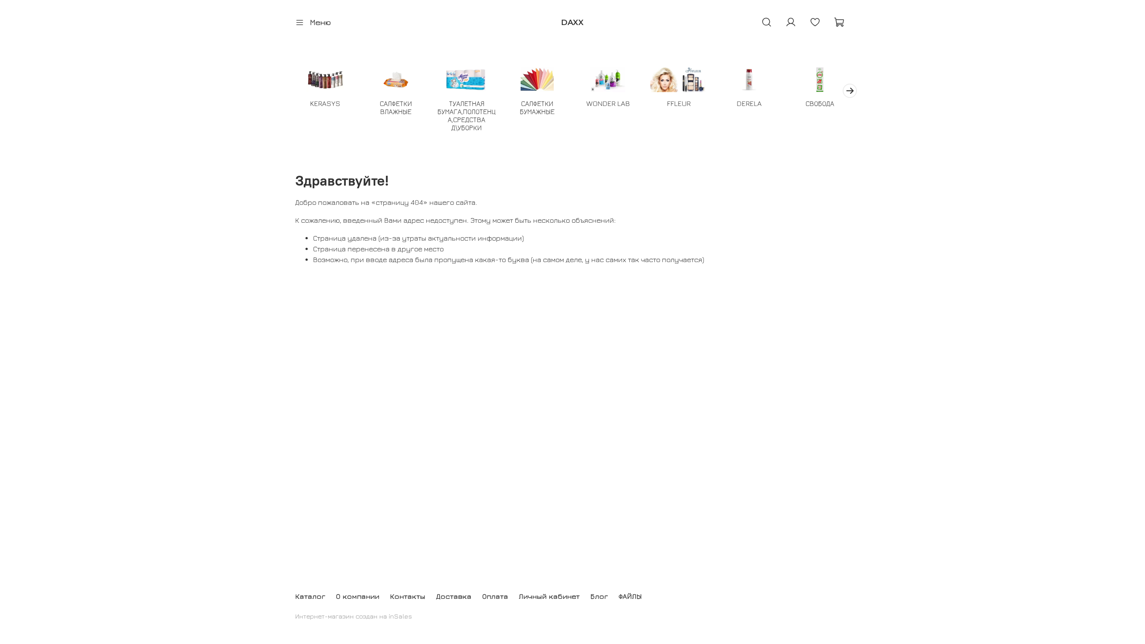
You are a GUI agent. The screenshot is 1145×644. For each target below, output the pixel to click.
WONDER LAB (608, 103)
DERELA (749, 103)
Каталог (310, 596)
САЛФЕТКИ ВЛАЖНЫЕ (396, 107)
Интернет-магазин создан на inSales (353, 616)
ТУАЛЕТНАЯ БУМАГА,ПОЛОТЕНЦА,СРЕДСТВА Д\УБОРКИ (466, 115)
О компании (357, 596)
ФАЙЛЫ (630, 596)
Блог (599, 596)
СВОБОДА (820, 103)
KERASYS (325, 103)
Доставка (453, 596)
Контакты (407, 596)
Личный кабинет (549, 596)
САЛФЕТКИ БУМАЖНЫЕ (537, 107)
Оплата (495, 596)
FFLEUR (679, 103)
